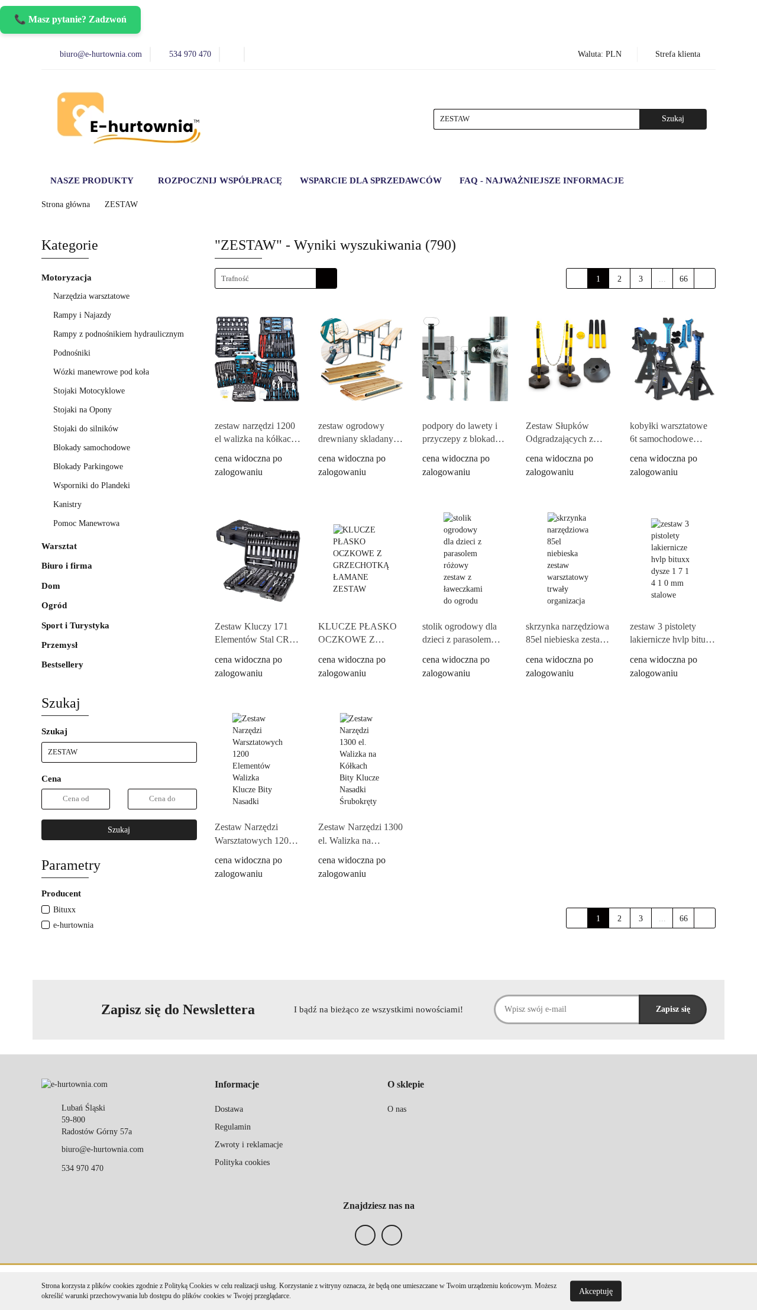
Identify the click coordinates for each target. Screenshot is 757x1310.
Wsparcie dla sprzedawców (371, 180)
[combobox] (276, 278)
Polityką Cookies (188, 1286)
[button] (237, 1085)
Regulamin (233, 1126)
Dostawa (229, 1109)
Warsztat (60, 546)
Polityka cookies (242, 1162)
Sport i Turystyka (76, 625)
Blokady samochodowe (91, 447)
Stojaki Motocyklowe (89, 390)
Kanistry (67, 504)
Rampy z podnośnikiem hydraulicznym (118, 334)
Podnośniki (73, 353)
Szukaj (119, 829)
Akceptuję (596, 1290)
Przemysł (60, 645)
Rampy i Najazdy (83, 315)
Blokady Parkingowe (88, 466)
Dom (52, 586)
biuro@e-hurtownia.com (103, 1149)
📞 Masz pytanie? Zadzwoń (70, 19)
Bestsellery (62, 664)
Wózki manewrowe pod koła (101, 371)
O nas (396, 1109)
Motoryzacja (67, 277)
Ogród (55, 605)
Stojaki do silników (85, 428)
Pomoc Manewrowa (86, 523)
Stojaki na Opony (82, 409)
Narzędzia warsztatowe (92, 296)
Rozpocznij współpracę (220, 180)
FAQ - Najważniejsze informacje (542, 180)
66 (684, 279)
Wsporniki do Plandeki (91, 485)
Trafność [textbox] (235, 278)
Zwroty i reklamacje (249, 1144)
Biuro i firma (68, 565)
